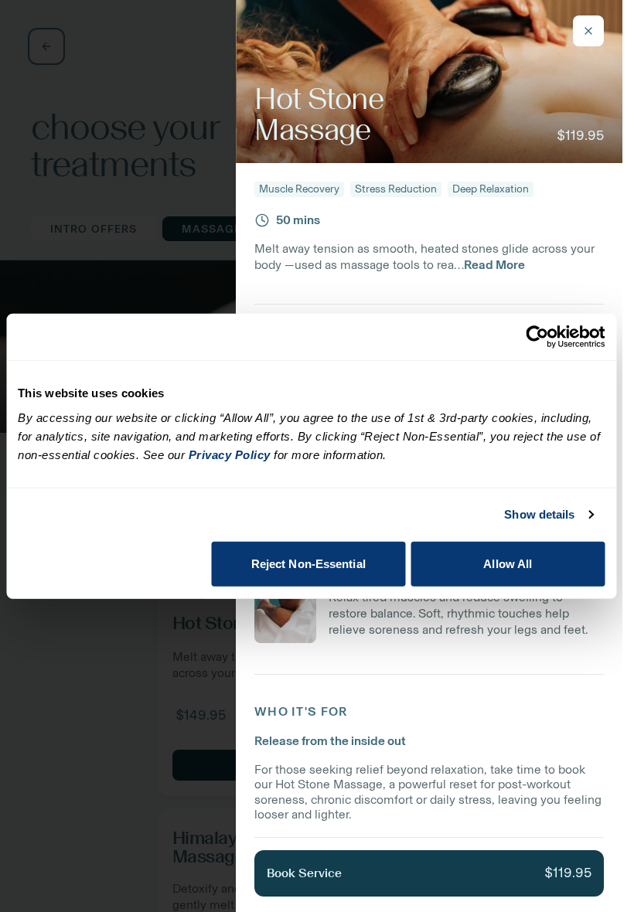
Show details (539, 514)
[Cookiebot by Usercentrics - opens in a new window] (537, 337)
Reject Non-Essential (308, 563)
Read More (494, 264)
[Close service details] (588, 30)
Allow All (507, 563)
